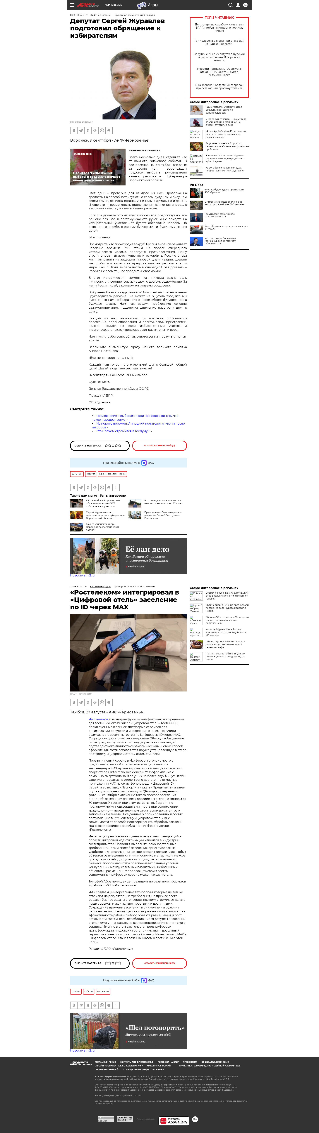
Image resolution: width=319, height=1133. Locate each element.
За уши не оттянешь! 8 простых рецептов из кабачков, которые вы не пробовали (227, 146)
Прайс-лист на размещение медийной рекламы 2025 (209, 1066)
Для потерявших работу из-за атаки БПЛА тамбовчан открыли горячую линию (219, 27)
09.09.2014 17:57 (79, 15)
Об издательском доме (215, 1062)
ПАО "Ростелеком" (81, 693)
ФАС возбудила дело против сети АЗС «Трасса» (224, 191)
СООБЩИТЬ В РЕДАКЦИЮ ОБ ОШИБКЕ (144, 1069)
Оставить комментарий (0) (159, 445)
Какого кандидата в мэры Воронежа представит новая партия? (102, 527)
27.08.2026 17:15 (78, 586)
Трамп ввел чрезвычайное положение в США (220, 215)
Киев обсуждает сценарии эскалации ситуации (226, 227)
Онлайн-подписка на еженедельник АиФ (119, 1066)
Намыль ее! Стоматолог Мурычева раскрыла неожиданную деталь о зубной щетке (225, 158)
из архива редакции (81, 121)
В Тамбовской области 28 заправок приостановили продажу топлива (219, 87)
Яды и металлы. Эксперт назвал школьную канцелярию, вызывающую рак (224, 109)
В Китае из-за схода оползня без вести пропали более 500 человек (224, 203)
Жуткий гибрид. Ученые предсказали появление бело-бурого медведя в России (227, 608)
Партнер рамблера (146, 1119)
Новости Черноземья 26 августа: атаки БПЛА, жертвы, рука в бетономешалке (219, 72)
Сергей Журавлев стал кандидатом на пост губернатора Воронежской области (105, 515)
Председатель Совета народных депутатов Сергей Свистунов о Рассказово (163, 515)
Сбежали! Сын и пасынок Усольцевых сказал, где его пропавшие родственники (227, 620)
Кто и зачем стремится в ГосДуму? (123, 431)
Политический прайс (107, 1069)
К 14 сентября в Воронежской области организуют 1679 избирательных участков (103, 503)
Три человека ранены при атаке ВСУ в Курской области (219, 42)
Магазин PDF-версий (159, 1066)
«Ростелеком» (99, 719)
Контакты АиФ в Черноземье (136, 1062)
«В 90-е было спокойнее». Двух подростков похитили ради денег (225, 169)
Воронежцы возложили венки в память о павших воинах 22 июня (163, 502)
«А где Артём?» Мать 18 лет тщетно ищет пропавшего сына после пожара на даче (226, 134)
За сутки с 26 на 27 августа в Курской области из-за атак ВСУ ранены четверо (219, 57)
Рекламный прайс (105, 1062)
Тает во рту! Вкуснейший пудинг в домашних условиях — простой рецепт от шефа (225, 644)
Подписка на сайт (168, 1062)
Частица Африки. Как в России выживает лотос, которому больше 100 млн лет (226, 632)
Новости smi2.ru (82, 575)
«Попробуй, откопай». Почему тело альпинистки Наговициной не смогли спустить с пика (226, 122)
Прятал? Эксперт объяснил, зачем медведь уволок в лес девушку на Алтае (225, 656)
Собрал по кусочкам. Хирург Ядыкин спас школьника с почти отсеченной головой (227, 595)
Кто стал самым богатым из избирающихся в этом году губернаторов (220, 241)
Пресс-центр (190, 1062)
